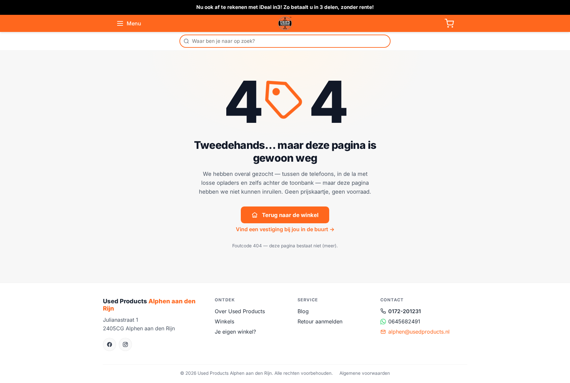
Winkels (224, 321)
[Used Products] (285, 23)
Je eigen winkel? (235, 331)
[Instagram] (125, 344)
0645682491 (404, 321)
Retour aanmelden (320, 321)
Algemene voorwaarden (364, 373)
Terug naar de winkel (290, 215)
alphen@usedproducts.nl (419, 331)
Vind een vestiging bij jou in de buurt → (285, 229)
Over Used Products (240, 311)
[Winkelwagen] (449, 23)
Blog (303, 311)
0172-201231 (404, 311)
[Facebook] (109, 344)
